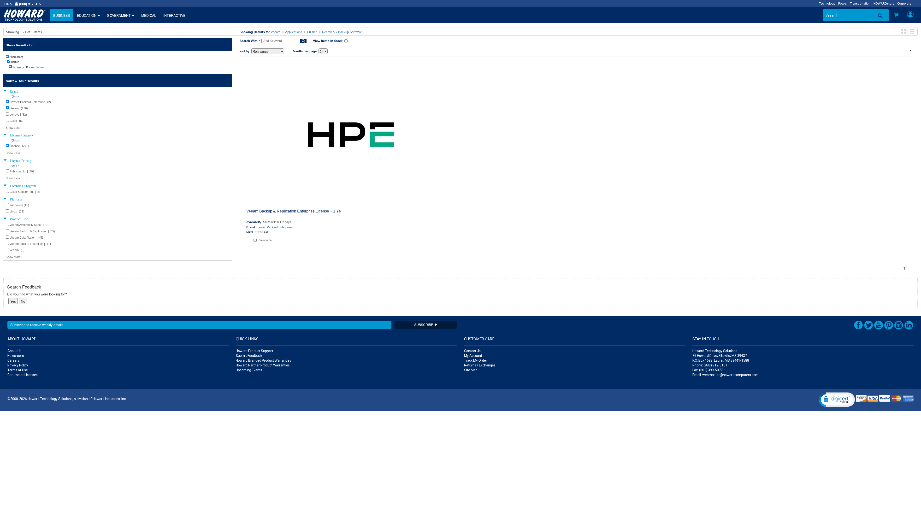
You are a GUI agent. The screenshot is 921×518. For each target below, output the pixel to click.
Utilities (312, 32)
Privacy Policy (17, 365)
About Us (14, 351)
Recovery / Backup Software (342, 32)
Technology (827, 3)
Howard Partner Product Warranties (263, 365)
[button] (896, 15)
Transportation (860, 3)
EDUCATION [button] (87, 15)
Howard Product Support (254, 351)
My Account (473, 356)
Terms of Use (17, 370)
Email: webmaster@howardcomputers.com (725, 375)
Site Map (471, 370)
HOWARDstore (884, 3)
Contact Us (472, 351)
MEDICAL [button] (148, 15)
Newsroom (15, 356)
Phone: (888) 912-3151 (709, 365)
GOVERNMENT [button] (119, 15)
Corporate (904, 3)
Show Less (13, 128)
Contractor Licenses (22, 375)
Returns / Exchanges (480, 365)
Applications (293, 32)
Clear (15, 96)
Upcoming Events (249, 370)
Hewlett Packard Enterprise (274, 227)
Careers (13, 360)
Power (842, 3)
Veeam (275, 32)
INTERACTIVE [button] (174, 15)
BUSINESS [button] (61, 15)
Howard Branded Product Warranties (263, 360)
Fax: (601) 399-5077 (707, 370)
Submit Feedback (249, 356)
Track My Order (475, 360)
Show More (13, 257)
